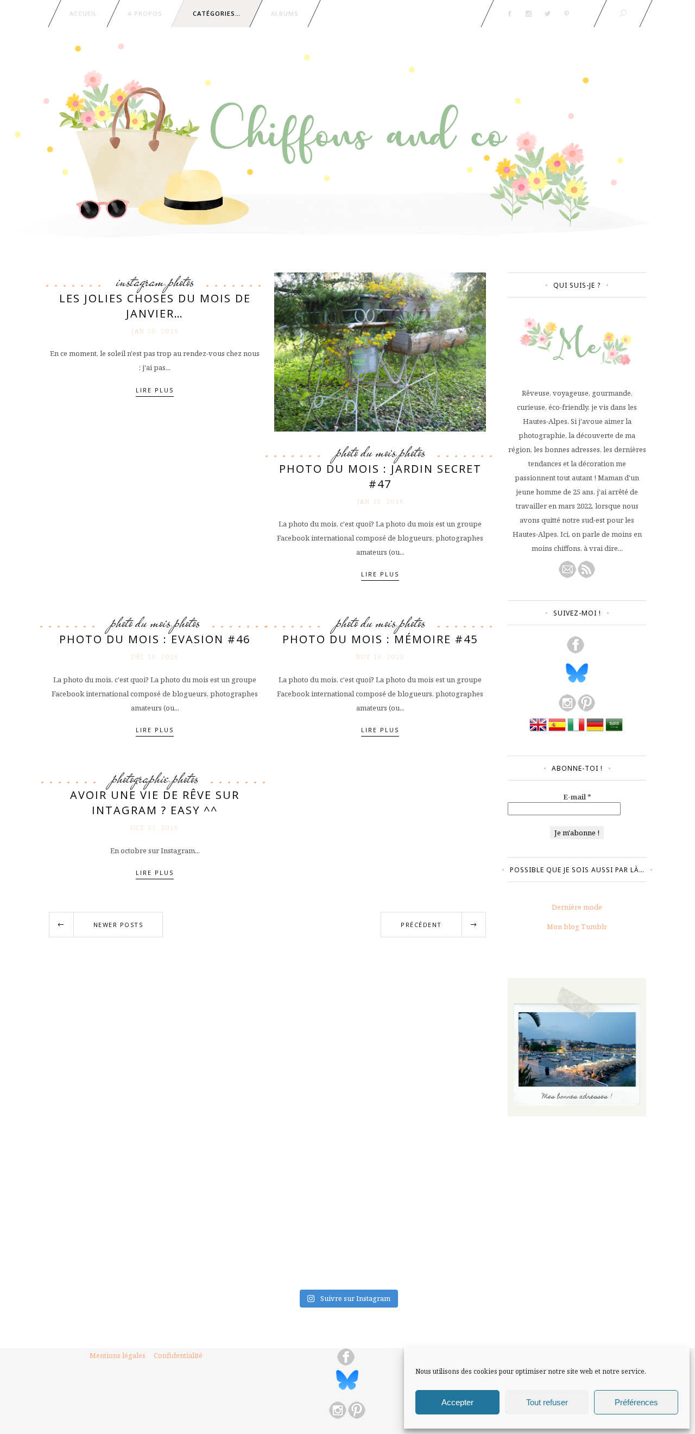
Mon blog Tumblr (577, 926)
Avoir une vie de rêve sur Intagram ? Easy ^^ (154, 802)
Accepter (457, 1402)
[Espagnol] (557, 730)
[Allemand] (595, 730)
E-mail (577, 797)
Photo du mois (366, 452)
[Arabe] (614, 730)
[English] (538, 730)
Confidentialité (178, 1355)
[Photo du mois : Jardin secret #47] (380, 351)
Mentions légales (118, 1355)
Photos (181, 281)
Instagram (140, 281)
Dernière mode (577, 907)
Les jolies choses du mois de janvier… (155, 306)
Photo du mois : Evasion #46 (154, 639)
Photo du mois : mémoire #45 (380, 639)
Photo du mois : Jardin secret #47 (380, 476)
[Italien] (576, 730)
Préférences (636, 1402)
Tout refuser (547, 1402)
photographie (140, 778)
